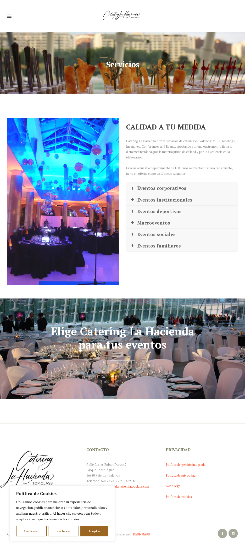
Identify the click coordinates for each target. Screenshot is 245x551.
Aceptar (94, 531)
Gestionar (31, 531)
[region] (62, 513)
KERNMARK (141, 534)
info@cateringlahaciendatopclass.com (122, 486)
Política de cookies (179, 497)
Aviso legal (173, 486)
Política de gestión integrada (186, 464)
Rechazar (63, 531)
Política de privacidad (180, 475)
